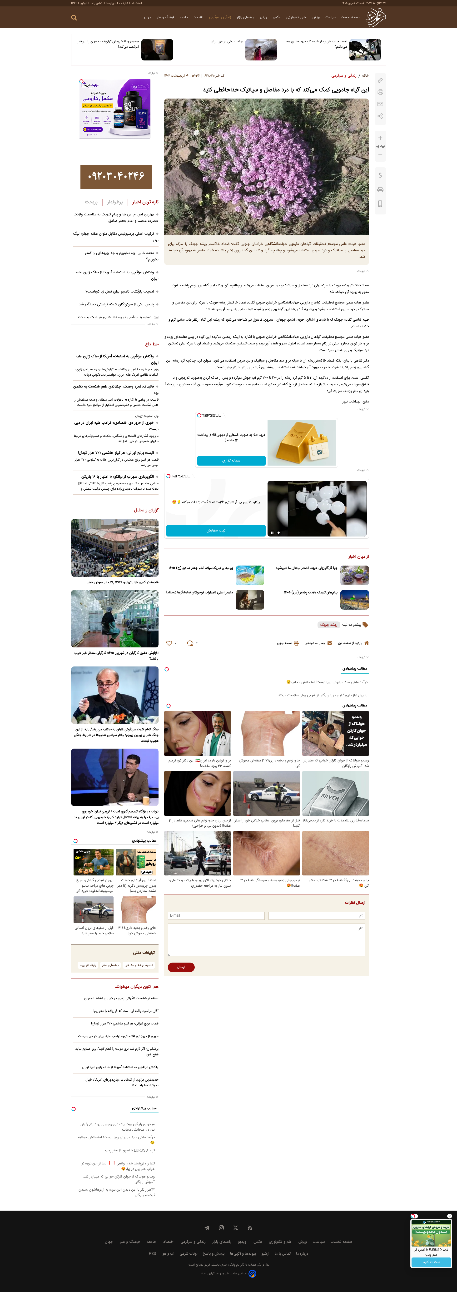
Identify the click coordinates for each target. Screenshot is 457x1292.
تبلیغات (123, 3)
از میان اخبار (359, 557)
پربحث (91, 202)
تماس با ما (96, 3)
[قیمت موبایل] (380, 205)
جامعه (184, 17)
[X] (235, 1228)
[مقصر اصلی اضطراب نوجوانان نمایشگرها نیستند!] (250, 600)
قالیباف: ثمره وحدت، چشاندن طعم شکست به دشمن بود (116, 389)
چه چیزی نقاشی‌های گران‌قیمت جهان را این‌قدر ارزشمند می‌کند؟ (108, 44)
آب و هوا (167, 1254)
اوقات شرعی (189, 1254)
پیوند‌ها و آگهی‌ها (243, 1254)
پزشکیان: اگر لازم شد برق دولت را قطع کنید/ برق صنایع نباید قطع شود (117, 1052)
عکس (277, 17)
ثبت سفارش (216, 530)
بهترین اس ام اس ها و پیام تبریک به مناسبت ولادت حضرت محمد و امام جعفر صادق (116, 217)
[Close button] (449, 1216)
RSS (73, 3)
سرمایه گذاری (231, 461)
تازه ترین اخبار (146, 202)
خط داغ (152, 345)
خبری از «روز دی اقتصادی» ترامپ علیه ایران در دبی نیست (116, 426)
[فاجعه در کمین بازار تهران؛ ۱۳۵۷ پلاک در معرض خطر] (115, 547)
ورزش (317, 17)
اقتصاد (199, 17)
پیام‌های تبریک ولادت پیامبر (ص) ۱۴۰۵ (311, 592)
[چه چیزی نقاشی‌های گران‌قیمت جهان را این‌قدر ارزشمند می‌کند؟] (157, 49)
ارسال (181, 967)
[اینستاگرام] (221, 1228)
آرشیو (83, 3)
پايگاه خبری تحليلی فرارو (219, 1264)
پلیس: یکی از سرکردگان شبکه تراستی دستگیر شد (116, 304)
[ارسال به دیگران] (380, 104)
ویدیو (263, 17)
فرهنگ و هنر (166, 17)
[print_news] (380, 92)
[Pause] (272, 533)
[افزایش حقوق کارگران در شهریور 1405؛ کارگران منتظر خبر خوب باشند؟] (115, 618)
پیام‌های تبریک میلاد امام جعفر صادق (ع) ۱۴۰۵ (201, 568)
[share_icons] (380, 116)
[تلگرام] (207, 1228)
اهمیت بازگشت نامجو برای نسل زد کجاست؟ (119, 291)
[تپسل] (199, 415)
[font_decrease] (380, 154)
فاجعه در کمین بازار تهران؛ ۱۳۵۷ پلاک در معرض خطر (123, 582)
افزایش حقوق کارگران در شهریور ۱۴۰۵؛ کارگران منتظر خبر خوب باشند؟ (116, 656)
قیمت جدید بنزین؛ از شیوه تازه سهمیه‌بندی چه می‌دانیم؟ (316, 44)
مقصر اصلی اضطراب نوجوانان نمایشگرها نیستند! (199, 592)
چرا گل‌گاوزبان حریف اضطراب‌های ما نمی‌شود (307, 568)
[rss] (250, 1228)
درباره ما (110, 3)
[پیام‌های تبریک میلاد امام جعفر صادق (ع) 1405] (250, 575)
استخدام (137, 3)
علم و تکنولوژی (297, 17)
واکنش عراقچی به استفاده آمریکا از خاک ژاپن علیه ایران (117, 359)
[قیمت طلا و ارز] (380, 176)
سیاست (330, 17)
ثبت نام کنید (431, 1262)
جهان (148, 17)
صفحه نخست (350, 17)
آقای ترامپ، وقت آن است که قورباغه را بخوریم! (126, 1011)
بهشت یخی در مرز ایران (227, 41)
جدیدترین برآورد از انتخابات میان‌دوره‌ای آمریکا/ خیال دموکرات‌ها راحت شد (122, 1082)
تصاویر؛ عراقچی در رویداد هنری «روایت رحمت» (115, 317)
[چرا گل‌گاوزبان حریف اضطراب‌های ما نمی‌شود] (354, 575)
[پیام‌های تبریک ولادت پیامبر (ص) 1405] (354, 600)
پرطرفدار (115, 202)
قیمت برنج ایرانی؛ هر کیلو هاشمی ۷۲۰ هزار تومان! (116, 453)
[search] (74, 18)
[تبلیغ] (116, 177)
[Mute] (279, 533)
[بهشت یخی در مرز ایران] (261, 49)
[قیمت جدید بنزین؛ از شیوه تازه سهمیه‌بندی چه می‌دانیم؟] (365, 49)
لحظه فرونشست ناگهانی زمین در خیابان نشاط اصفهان (121, 998)
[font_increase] (380, 137)
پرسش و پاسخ (214, 1254)
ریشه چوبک (328, 625)
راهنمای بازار (246, 17)
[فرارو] (375, 17)
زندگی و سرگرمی (220, 17)
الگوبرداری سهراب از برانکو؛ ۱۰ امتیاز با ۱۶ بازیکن (117, 477)
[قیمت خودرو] (380, 190)
